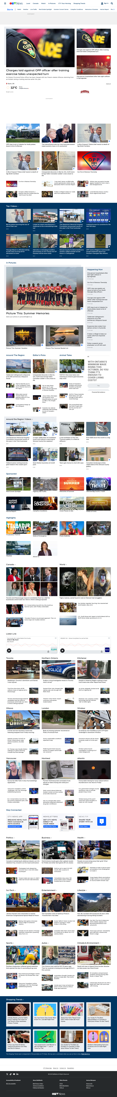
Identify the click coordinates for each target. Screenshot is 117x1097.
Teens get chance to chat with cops (72, 463)
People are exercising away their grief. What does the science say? (92, 862)
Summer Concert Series (61, 9)
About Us (55, 1068)
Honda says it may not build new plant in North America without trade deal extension (64, 987)
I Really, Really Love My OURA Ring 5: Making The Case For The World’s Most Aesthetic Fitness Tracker (18, 1020)
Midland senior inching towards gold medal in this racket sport (17, 464)
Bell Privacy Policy (38, 1083)
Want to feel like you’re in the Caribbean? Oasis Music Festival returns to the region (23, 386)
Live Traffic (33, 9)
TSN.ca (62, 1087)
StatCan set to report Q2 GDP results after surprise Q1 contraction (63, 870)
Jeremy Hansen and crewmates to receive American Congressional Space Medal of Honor (22, 914)
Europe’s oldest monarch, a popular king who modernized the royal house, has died (29, 193)
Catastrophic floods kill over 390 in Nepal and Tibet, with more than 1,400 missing (100, 984)
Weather (25, 9)
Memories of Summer (91, 9)
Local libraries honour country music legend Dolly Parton (99, 192)
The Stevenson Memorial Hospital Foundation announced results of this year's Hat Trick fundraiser (71, 226)
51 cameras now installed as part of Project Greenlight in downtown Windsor (93, 731)
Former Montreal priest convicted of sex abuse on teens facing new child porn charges (56, 782)
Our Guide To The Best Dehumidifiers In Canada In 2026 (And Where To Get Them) (98, 1019)
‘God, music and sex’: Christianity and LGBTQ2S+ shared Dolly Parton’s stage (100, 932)
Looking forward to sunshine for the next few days (98, 225)
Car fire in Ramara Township (87, 172)
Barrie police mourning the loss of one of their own (17, 225)
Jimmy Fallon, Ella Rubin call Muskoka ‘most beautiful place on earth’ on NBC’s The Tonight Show (49, 399)
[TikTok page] (11, 1074)
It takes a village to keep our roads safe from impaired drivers (64, 192)
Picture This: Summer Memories (27, 313)
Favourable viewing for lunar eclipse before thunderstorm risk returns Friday (93, 781)
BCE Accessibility (11, 1083)
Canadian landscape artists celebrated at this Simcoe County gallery (97, 464)
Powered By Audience (98, 392)
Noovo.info (89, 1083)
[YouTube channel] (14, 1074)
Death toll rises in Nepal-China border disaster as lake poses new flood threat (93, 967)
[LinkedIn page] (17, 1074)
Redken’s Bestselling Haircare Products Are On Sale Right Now (98, 1046)
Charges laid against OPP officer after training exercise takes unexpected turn (93, 50)
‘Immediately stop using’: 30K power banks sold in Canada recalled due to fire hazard (63, 879)
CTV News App (47, 1068)
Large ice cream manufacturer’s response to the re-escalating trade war (45, 226)
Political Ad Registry (38, 1087)
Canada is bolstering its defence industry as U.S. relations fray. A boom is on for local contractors (23, 862)
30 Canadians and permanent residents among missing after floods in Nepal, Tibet (99, 974)
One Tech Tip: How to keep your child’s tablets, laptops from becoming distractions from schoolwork (99, 923)
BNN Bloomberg (64, 1085)
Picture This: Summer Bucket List (57, 348)
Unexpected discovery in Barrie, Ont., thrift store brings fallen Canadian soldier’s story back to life (58, 173)
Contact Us (63, 1068)
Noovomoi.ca (90, 1085)
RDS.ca (88, 1087)
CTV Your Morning (64, 3)
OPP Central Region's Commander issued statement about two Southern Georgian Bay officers (98, 251)
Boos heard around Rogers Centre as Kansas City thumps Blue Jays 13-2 (29, 975)
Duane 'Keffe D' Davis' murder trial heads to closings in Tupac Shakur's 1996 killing (64, 922)
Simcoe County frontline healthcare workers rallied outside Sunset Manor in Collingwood (72, 251)
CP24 (61, 1083)
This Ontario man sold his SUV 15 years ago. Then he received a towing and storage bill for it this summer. (58, 968)
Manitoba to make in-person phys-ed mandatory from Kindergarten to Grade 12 (100, 869)
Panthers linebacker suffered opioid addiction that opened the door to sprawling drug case (22, 967)
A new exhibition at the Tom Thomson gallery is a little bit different (69, 439)
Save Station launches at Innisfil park (44, 464)
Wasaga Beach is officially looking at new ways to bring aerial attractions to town (17, 251)
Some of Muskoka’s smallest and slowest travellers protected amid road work (75, 386)
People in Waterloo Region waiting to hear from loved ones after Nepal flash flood (93, 681)
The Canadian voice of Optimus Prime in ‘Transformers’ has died (55, 914)
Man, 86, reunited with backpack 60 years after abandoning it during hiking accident (93, 914)
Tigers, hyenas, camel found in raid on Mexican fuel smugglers (81, 598)
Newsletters (70, 1068)
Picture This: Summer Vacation (16, 348)
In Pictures (52, 3)
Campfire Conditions (76, 9)
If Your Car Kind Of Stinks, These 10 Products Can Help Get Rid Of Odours (17, 1046)
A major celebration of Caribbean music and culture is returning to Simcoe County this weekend (44, 439)
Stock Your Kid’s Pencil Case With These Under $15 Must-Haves (70, 1019)
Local (28, 3)
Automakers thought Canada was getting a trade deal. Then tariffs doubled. (64, 977)
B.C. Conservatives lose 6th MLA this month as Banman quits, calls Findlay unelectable (38, 605)
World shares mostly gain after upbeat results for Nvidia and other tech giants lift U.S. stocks (57, 862)
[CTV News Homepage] (16, 3)
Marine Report (104, 9)
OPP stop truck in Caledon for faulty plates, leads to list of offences (21, 145)
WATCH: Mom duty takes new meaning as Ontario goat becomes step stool (71, 376)
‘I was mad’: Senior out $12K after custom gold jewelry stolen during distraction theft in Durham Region (64, 183)
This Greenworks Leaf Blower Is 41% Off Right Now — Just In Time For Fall (45, 1046)
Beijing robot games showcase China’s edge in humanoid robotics (28, 922)
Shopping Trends (79, 3)
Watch (43, 3)
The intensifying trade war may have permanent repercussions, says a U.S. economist (58, 145)
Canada (35, 3)
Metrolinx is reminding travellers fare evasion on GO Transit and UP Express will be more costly (45, 251)
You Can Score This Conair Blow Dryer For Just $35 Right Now (45, 1018)
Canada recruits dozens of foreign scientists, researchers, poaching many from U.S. (29, 932)
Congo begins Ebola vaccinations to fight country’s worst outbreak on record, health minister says (100, 879)
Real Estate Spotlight (45, 9)
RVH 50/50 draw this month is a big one (98, 438)
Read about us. (85, 1054)
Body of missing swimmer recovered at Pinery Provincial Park (56, 731)
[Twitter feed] (7, 1074)
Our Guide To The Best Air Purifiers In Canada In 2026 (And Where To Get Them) (70, 1046)
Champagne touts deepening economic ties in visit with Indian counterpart (28, 870)
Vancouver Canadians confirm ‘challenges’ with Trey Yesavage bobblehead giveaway (28, 985)
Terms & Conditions (38, 1085)
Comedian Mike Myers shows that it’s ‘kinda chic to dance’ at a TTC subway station (64, 932)
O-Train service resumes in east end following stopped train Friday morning (21, 731)
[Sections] (5, 3)
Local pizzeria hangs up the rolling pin (23, 405)
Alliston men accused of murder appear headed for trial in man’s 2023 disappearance (99, 183)
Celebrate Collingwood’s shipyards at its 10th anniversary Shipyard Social (18, 376)
